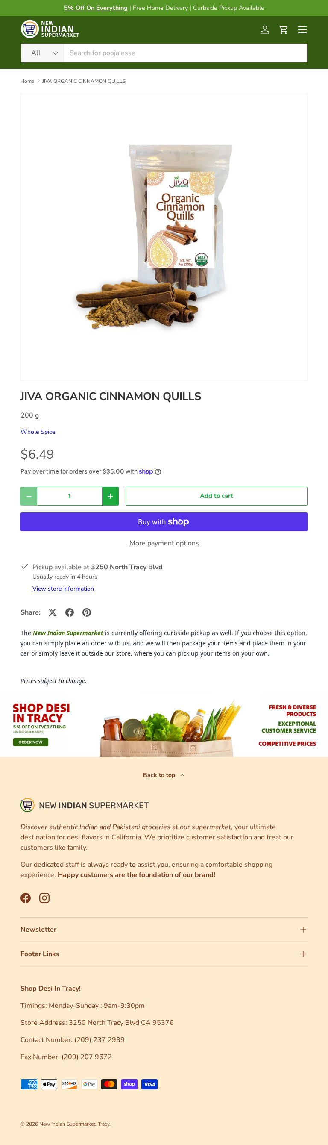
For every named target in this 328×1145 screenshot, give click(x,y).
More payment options (164, 543)
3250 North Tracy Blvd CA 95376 (122, 1022)
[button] (283, 30)
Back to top (160, 775)
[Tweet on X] (52, 612)
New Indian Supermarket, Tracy (74, 1124)
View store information (63, 589)
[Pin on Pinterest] (86, 612)
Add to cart (216, 496)
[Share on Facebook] (69, 612)
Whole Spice (37, 432)
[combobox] (164, 53)
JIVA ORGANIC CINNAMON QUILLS (84, 81)
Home (27, 81)
